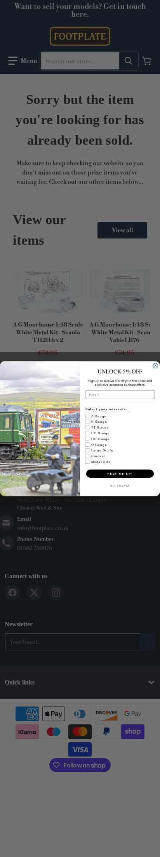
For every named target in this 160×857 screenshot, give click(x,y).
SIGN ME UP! (120, 473)
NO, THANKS (120, 485)
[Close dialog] (155, 365)
